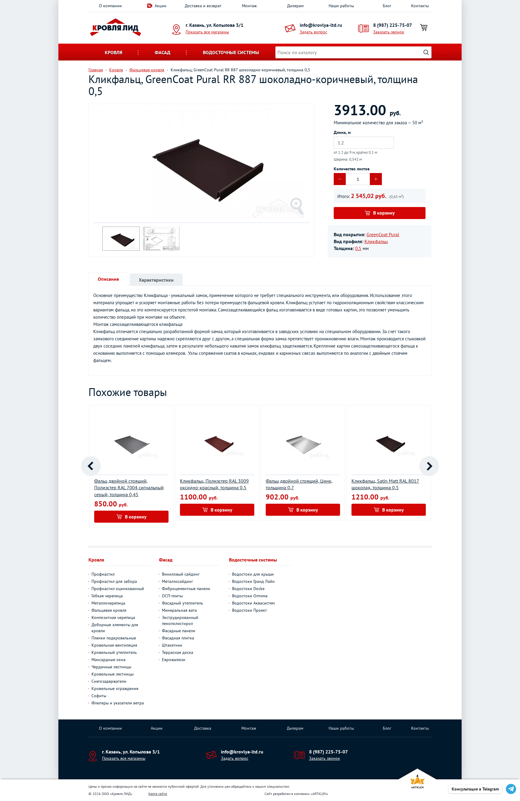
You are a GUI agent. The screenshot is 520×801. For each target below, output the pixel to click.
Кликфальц (376, 241)
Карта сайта (157, 793)
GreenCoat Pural (383, 234)
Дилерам (295, 5)
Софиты (98, 695)
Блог (387, 5)
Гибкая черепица (107, 595)
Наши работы (341, 5)
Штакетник (172, 645)
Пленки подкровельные (113, 638)
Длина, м (342, 132)
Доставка (202, 728)
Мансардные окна (108, 659)
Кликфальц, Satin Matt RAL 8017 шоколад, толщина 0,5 (385, 484)
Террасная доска (177, 652)
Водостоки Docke (248, 588)
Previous (91, 466)
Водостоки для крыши (253, 574)
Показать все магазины (207, 32)
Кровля (113, 52)
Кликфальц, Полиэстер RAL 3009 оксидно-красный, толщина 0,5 (214, 484)
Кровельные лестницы (112, 674)
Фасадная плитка (178, 638)
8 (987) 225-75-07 (392, 25)
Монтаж (249, 5)
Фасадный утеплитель (182, 603)
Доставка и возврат (203, 5)
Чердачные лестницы (111, 667)
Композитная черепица (113, 617)
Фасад (162, 52)
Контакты (420, 5)
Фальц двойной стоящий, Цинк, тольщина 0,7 (299, 484)
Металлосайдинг (177, 581)
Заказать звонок (388, 32)
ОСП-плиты (172, 595)
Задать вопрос (313, 32)
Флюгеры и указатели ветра (117, 703)
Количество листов (352, 169)
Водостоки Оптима (250, 595)
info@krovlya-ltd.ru (321, 25)
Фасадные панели (178, 630)
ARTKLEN (319, 793)
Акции (160, 5)
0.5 (358, 248)
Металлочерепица (108, 603)
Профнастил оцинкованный (117, 588)
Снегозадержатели (108, 681)
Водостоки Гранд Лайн (253, 581)
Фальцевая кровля (108, 610)
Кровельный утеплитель (114, 652)
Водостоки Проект (249, 610)
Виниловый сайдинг (181, 574)
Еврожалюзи (173, 659)
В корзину (384, 213)
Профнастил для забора (114, 581)
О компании (110, 5)
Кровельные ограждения (114, 688)
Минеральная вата (179, 610)
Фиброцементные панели (186, 588)
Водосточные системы (231, 52)
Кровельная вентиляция (114, 645)
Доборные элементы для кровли (114, 627)
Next (429, 466)
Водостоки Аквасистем (253, 603)
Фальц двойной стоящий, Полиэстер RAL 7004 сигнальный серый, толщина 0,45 (129, 488)
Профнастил (103, 574)
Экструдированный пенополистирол (180, 620)
